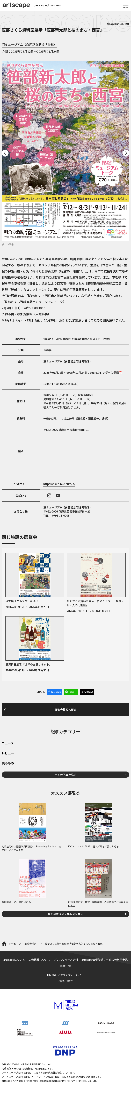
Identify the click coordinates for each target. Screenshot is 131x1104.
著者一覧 (65, 966)
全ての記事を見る (65, 775)
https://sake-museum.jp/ (59, 484)
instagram (49, 495)
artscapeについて (14, 959)
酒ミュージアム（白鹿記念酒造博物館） (29, 44)
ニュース (8, 743)
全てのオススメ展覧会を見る (65, 914)
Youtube (57, 495)
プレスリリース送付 (66, 959)
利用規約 (51, 975)
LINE (72, 691)
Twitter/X (88, 691)
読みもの (8, 763)
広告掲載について (39, 959)
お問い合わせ (65, 981)
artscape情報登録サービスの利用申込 (105, 959)
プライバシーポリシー (72, 975)
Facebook (56, 691)
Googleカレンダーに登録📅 (105, 372)
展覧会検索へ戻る (65, 710)
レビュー (8, 753)
